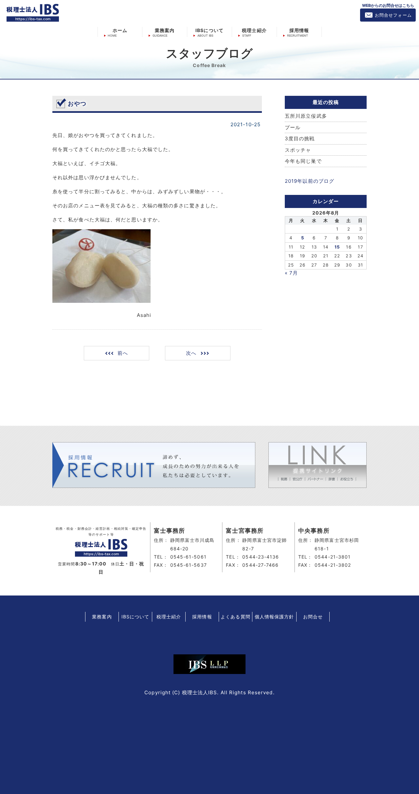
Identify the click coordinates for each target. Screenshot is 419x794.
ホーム (120, 30)
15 (337, 247)
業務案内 (164, 30)
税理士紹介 (254, 30)
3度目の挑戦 (300, 138)
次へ (191, 353)
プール (293, 127)
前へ (123, 353)
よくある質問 (235, 616)
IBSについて (209, 30)
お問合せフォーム (393, 15)
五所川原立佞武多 (306, 116)
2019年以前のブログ (309, 181)
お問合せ (313, 616)
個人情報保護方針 (274, 616)
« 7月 (291, 273)
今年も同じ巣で (303, 161)
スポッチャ (298, 150)
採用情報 (299, 30)
